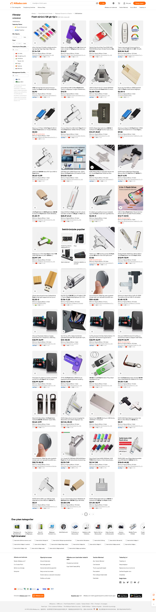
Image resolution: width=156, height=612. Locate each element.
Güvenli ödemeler (45, 561)
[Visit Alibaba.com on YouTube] (135, 582)
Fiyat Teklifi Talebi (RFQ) (73, 566)
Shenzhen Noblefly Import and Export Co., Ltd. (73, 95)
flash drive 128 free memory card (22, 540)
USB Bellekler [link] (78, 13)
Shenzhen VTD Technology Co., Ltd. (71, 506)
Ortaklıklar (122, 575)
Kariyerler (16, 571)
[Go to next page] (93, 514)
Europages (104, 603)
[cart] (119, 3)
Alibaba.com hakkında (20, 557)
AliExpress (52, 603)
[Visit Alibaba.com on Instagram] (131, 582)
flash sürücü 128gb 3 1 (95, 544)
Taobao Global (85, 603)
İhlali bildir (95, 578)
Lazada (78, 603)
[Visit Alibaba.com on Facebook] (120, 582)
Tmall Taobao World (69, 603)
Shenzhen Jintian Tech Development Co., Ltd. (73, 55)
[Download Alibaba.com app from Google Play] (136, 596)
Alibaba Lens (23, 595)
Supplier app (75, 595)
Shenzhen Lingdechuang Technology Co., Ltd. (130, 55)
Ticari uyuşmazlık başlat (99, 568)
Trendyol (97, 603)
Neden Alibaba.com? (19, 561)
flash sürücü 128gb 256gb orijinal (59, 544)
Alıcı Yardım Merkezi (98, 561)
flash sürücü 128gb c (130, 544)
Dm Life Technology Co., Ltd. (40, 179)
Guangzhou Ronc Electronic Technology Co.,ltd (45, 95)
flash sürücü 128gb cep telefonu (77, 548)
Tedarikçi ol (122, 561)
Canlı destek (96, 564)
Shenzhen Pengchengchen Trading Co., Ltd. (130, 136)
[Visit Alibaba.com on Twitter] (128, 582)
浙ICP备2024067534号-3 (124, 609)
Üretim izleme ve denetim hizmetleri (50, 575)
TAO (92, 603)
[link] (153, 594)
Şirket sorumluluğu (19, 568)
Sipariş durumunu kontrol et (127, 568)
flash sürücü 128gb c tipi (20, 548)
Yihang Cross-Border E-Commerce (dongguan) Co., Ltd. (45, 466)
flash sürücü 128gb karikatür (57, 548)
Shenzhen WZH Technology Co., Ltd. (99, 136)
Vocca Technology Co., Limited (69, 343)
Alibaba (34, 13)
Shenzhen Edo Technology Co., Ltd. (128, 385)
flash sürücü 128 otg (100, 540)
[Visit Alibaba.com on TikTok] (138, 582)
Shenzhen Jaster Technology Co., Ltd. (71, 385)
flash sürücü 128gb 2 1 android (22, 544)
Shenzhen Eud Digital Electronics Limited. (44, 426)
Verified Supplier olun (125, 571)
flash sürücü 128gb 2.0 (40, 544)
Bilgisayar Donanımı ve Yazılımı (63, 13)
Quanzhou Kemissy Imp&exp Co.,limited (72, 303)
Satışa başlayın (123, 564)
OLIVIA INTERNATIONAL (125, 95)
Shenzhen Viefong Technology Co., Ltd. (72, 179)
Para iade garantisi (45, 564)
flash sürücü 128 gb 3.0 (42, 540)
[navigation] (20, 264)
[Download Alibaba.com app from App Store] (122, 596)
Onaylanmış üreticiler (72, 563)
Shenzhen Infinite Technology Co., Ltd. (43, 55)
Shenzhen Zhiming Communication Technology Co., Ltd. (73, 136)
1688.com (59, 603)
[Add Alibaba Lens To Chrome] (38, 596)
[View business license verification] (94, 609)
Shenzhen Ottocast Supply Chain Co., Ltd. (44, 343)
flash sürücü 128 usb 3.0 (116, 540)
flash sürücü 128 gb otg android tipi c (62, 540)
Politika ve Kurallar (45, 578)
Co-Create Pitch (18, 564)
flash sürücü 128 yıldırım (83, 540)
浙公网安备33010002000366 (107, 609)
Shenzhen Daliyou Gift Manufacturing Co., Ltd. (45, 137)
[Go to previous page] (82, 514)
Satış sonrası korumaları (46, 571)
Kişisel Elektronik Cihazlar (45, 13)
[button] (97, 3)
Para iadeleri (96, 571)
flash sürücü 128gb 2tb (79, 544)
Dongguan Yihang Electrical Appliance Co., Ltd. (102, 303)
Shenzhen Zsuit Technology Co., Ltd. (99, 95)
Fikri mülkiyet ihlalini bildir (100, 575)
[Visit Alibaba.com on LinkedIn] (124, 582)
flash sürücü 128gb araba (38, 548)
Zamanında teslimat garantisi (48, 568)
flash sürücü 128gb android (113, 544)
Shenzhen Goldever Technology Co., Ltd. (100, 55)
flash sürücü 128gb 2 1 (132, 540)
